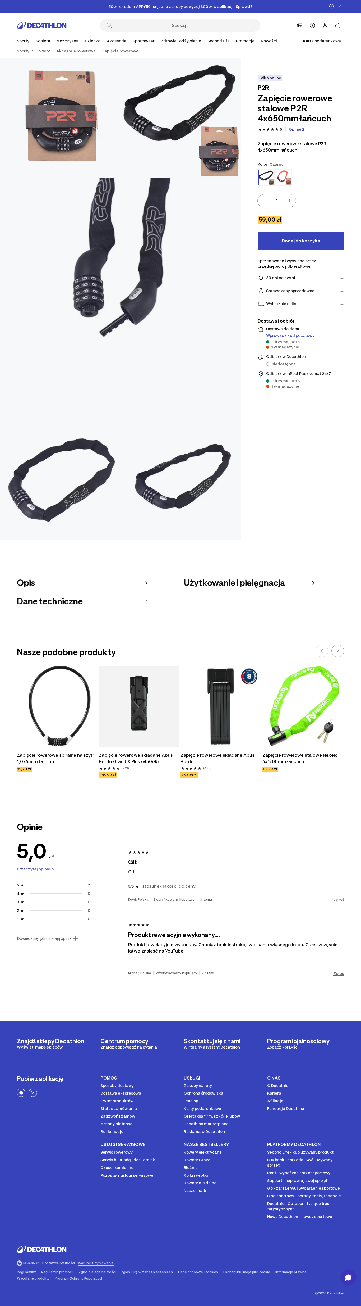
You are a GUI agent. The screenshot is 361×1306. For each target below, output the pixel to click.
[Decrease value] (264, 200)
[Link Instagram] (33, 1093)
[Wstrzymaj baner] (331, 6)
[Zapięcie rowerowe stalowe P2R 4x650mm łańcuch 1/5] (180, 118)
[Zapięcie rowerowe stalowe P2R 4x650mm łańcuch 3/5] (120, 298)
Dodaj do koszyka (301, 240)
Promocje (245, 41)
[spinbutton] (276, 201)
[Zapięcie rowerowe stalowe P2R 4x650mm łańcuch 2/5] (60, 118)
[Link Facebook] (21, 1093)
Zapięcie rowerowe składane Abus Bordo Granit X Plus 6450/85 (136, 758)
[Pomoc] (312, 25)
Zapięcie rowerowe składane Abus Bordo (218, 758)
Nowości (269, 41)
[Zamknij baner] (340, 6)
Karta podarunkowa (322, 41)
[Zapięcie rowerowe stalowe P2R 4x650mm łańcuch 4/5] (60, 479)
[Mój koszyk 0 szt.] (337, 25)
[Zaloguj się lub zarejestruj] (325, 25)
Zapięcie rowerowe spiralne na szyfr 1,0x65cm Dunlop (56, 758)
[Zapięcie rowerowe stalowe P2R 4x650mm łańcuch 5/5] (180, 479)
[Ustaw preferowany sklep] (299, 25)
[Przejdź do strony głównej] (42, 25)
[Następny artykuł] (337, 651)
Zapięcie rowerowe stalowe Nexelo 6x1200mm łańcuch (300, 758)
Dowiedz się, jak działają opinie (44, 938)
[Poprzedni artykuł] (322, 651)
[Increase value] (289, 200)
